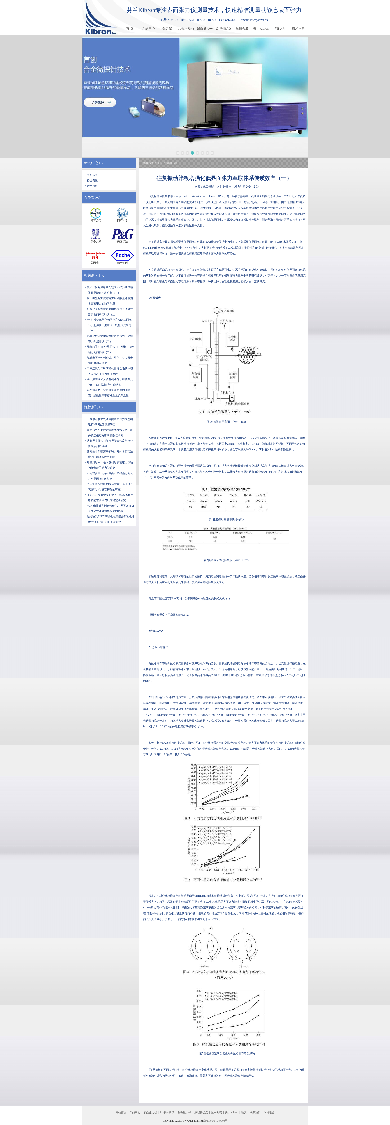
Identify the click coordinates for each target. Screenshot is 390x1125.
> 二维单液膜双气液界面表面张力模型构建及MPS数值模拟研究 (109, 422)
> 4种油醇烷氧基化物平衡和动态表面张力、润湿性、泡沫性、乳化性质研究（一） (108, 325)
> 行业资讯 (91, 180)
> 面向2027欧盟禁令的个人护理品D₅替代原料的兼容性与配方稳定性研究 (109, 497)
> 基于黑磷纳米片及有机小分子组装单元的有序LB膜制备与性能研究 (109, 382)
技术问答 (298, 28)
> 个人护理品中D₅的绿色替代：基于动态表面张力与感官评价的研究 (109, 486)
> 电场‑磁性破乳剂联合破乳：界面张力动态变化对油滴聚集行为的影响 (109, 508)
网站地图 (269, 1112)
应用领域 (242, 28)
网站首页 (121, 1112)
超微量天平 (205, 28)
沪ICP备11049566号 (216, 1120)
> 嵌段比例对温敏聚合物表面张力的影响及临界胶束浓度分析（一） (109, 290)
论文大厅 (279, 28)
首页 (159, 163)
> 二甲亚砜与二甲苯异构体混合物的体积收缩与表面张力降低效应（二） (109, 371)
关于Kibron (261, 28)
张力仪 (167, 28)
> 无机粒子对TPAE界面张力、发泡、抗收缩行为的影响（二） (109, 349)
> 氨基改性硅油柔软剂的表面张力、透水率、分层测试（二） (109, 338)
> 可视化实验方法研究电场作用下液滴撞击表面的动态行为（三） (109, 311)
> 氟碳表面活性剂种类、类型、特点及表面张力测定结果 (109, 360)
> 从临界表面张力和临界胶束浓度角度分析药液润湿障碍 (109, 443)
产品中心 (148, 28)
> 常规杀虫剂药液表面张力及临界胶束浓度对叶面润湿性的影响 (109, 454)
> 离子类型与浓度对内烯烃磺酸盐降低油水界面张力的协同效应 (109, 301)
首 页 (129, 28)
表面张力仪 (150, 1112)
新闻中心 (91, 163)
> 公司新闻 (91, 175)
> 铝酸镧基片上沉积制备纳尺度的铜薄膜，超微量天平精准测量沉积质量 (107, 393)
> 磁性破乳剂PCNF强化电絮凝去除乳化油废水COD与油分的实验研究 (110, 519)
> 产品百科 (91, 186)
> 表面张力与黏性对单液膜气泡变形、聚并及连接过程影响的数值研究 (109, 432)
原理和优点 (223, 28)
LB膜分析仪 (186, 28)
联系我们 (255, 1112)
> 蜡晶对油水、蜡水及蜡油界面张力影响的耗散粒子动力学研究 (109, 465)
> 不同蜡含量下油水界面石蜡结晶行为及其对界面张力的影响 (109, 476)
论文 (244, 1112)
